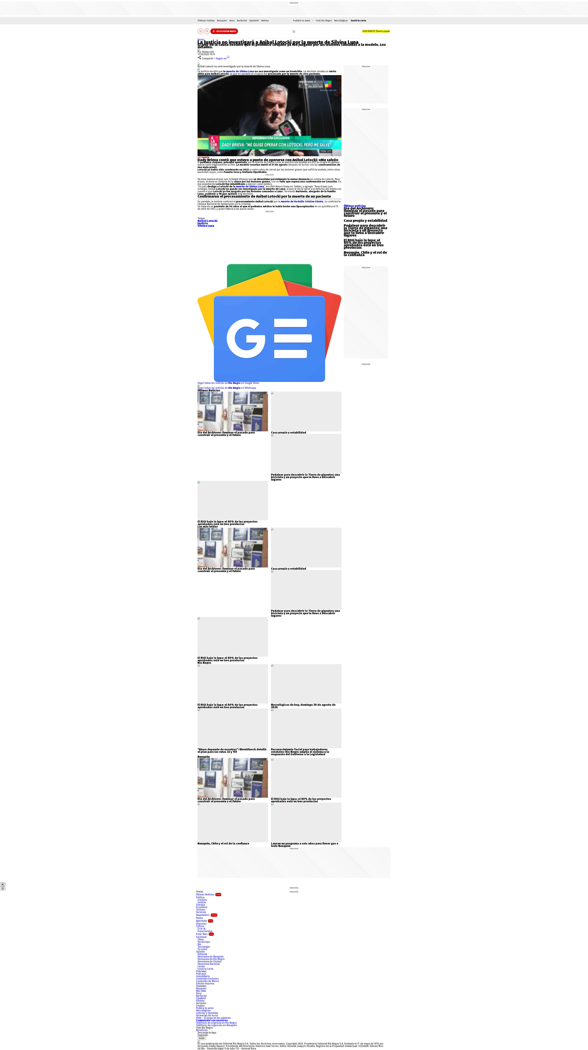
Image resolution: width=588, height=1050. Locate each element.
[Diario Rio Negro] (199, 1041)
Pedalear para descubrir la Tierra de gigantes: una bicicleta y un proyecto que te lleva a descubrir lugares (365, 230)
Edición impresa (205, 983)
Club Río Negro (324, 20)
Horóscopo (204, 942)
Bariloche (242, 20)
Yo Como (202, 949)
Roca (232, 20)
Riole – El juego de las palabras (213, 1018)
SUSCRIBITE (376, 31)
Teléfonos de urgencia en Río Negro (216, 1023)
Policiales (201, 971)
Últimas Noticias (208, 894)
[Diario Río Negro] (294, 31)
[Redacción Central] (199, 49)
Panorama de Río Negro (211, 959)
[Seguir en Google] (199, 68)
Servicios (201, 912)
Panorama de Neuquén (211, 956)
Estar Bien (204, 934)
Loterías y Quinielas (207, 1013)
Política (200, 897)
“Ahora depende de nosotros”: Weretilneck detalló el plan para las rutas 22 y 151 (232, 751)
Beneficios (202, 1030)
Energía (200, 905)
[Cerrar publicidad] (3, 884)
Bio (199, 944)
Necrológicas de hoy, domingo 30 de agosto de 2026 (303, 706)
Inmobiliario (203, 976)
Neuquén (222, 20)
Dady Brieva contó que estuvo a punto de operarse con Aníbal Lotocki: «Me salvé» (268, 160)
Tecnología (204, 947)
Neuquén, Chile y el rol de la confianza (365, 253)
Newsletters (206, 915)
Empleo (200, 1005)
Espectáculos (205, 931)
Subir (202, 1038)
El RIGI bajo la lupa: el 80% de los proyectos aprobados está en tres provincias (364, 244)
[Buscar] (207, 31)
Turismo (200, 910)
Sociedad (201, 937)
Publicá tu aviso (205, 1008)
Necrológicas (341, 20)
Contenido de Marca (207, 981)
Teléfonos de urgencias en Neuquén (216, 1025)
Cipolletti (254, 20)
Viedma (265, 20)
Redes (201, 39)
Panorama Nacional (209, 964)
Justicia (202, 902)
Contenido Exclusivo (207, 978)
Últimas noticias (206, 20)
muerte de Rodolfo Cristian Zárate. (302, 201)
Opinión (200, 952)
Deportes (201, 924)
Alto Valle (201, 991)
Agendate (204, 920)
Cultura (200, 926)
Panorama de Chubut (209, 961)
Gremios (202, 900)
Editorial (202, 954)
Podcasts (201, 974)
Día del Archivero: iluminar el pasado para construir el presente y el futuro (365, 212)
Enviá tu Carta (205, 969)
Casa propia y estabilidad (365, 220)
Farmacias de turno (207, 1015)
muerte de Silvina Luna (240, 71)
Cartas (201, 966)
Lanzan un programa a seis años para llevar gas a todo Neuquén (304, 845)
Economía (201, 907)
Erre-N (201, 929)
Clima (201, 939)
